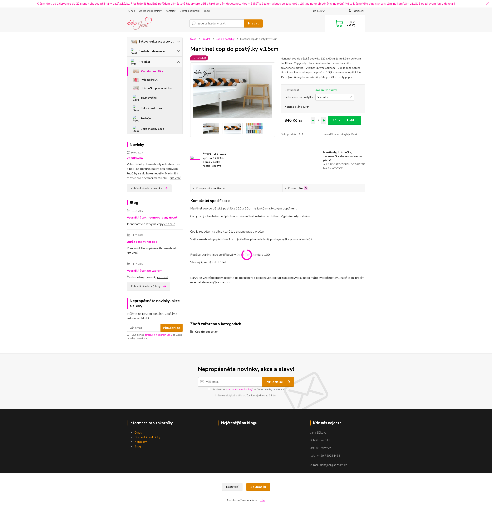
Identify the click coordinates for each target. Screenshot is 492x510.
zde (262, 500)
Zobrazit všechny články (145, 286)
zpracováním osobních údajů (158, 334)
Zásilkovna (135, 158)
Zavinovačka (148, 98)
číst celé (175, 178)
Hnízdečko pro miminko (156, 88)
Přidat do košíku (344, 120)
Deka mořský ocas (152, 129)
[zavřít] (487, 4)
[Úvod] (156, 23)
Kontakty (170, 11)
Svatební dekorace (152, 51)
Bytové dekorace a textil (156, 42)
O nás (131, 11)
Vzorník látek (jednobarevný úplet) (153, 217)
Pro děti (144, 62)
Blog (207, 11)
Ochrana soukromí (190, 11)
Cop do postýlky (152, 71)
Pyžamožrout (149, 80)
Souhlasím (258, 487)
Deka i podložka (151, 108)
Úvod (193, 39)
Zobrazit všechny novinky (146, 188)
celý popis (345, 77)
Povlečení (146, 118)
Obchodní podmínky (150, 11)
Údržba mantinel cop (142, 242)
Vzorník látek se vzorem (144, 271)
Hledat (253, 23)
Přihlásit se (171, 328)
